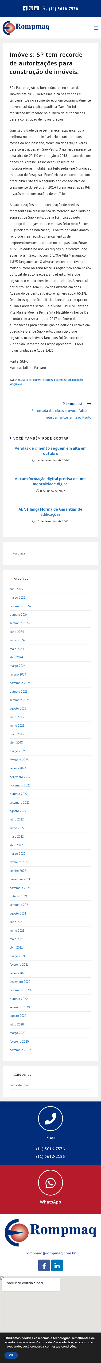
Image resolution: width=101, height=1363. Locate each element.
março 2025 (17, 598)
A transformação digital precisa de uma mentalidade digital (50, 481)
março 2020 (17, 1033)
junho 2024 (17, 640)
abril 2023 (16, 743)
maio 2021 (17, 939)
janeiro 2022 (18, 871)
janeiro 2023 (18, 768)
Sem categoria (19, 1085)
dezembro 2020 (20, 982)
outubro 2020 (18, 999)
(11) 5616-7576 (63, 8)
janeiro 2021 (18, 973)
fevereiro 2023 (19, 760)
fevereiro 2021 (19, 965)
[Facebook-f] (44, 1265)
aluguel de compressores (35, 380)
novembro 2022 (20, 785)
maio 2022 (17, 837)
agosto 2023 (18, 708)
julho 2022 (17, 819)
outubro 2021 (18, 896)
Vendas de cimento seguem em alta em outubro (50, 451)
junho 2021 (17, 931)
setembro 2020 (20, 1007)
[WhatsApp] (50, 1183)
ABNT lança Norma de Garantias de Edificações (50, 512)
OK (11, 1355)
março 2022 (17, 854)
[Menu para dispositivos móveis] (96, 28)
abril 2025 (16, 589)
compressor (62, 380)
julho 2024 (17, 632)
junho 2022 (17, 828)
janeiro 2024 (18, 674)
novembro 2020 (20, 990)
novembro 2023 (20, 683)
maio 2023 (17, 734)
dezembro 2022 (20, 777)
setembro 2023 (20, 700)
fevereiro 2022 (19, 862)
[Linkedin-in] (57, 1265)
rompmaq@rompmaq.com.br (51, 1253)
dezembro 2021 (20, 879)
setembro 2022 (20, 803)
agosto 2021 (18, 913)
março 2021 (17, 956)
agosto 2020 (18, 1016)
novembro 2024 (20, 606)
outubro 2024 (18, 615)
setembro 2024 (20, 623)
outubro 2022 (18, 794)
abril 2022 (16, 845)
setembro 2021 (20, 905)
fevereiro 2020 (19, 1042)
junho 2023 (17, 726)
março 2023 (17, 751)
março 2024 (17, 666)
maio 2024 (17, 649)
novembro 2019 (20, 1050)
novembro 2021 (20, 888)
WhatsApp (50, 1202)
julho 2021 (17, 922)
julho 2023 (17, 717)
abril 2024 (16, 657)
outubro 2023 (18, 692)
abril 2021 (16, 947)
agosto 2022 (18, 811)
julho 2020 (17, 1024)
